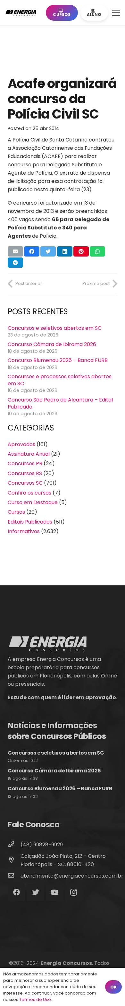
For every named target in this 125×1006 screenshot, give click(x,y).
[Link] (22, 13)
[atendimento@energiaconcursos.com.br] (14, 876)
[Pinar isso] (81, 251)
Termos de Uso (35, 999)
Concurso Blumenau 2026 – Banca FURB (58, 360)
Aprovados (21, 444)
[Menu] (116, 13)
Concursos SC (25, 483)
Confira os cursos (29, 492)
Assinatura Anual (29, 454)
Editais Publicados (30, 521)
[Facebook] (16, 892)
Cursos (16, 512)
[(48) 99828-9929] (14, 845)
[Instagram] (73, 892)
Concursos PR (25, 463)
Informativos (24, 531)
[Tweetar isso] (48, 251)
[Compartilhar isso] (31, 251)
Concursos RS (25, 473)
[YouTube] (54, 892)
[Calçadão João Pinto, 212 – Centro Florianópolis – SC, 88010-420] (14, 860)
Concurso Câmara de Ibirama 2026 (52, 344)
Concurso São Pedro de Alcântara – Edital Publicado (60, 403)
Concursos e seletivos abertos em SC (55, 328)
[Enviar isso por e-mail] (15, 251)
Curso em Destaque (33, 502)
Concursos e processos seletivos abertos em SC (60, 380)
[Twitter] (35, 892)
